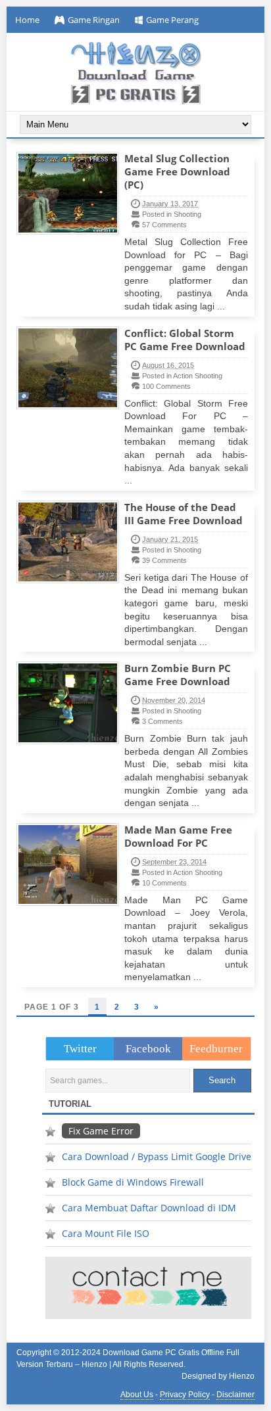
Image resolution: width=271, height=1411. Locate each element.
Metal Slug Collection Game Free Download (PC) (177, 171)
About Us (136, 1394)
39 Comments (164, 560)
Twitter (80, 1048)
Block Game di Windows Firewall (133, 1182)
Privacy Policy (185, 1394)
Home (27, 20)
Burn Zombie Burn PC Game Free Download (177, 674)
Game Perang (172, 20)
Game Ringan (94, 20)
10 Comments (164, 883)
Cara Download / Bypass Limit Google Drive (156, 1156)
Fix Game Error (101, 1131)
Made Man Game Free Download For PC (178, 836)
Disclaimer (235, 1394)
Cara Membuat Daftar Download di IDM (149, 1207)
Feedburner (216, 1048)
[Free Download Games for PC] (135, 73)
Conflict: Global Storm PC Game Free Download (184, 339)
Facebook (148, 1048)
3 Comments (162, 721)
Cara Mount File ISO (105, 1233)
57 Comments (164, 225)
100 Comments (166, 386)
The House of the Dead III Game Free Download (183, 514)
